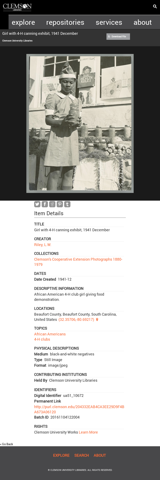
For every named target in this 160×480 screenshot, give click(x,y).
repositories (65, 22)
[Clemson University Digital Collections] (17, 7)
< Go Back (6, 444)
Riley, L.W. (42, 244)
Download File (119, 36)
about (143, 22)
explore (23, 22)
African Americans (50, 333)
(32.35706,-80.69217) (76, 319)
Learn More (88, 432)
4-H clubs (42, 339)
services (109, 22)
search (81, 455)
